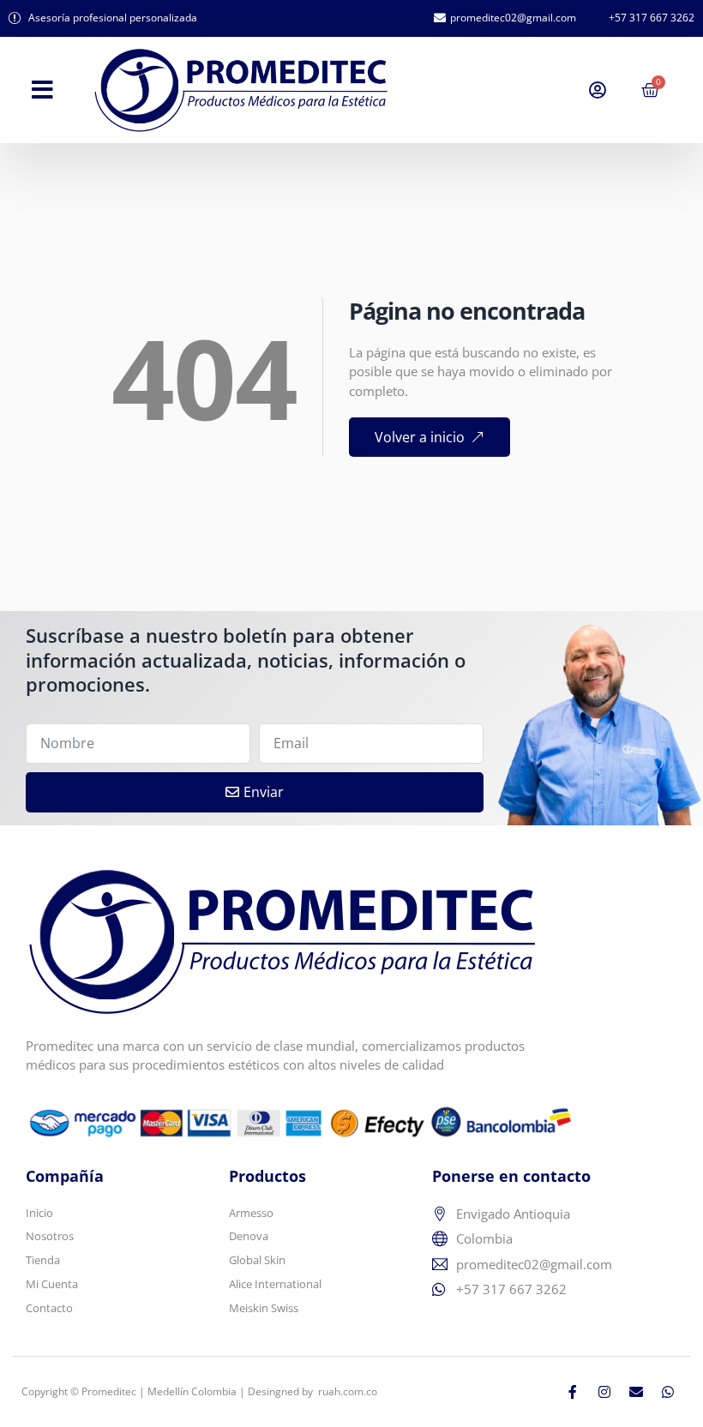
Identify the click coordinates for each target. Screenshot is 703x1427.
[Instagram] (604, 1392)
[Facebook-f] (572, 1392)
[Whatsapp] (668, 1392)
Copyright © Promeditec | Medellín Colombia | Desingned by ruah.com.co (199, 1391)
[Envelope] (636, 1392)
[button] (42, 90)
